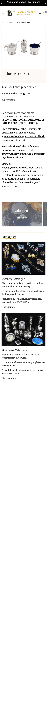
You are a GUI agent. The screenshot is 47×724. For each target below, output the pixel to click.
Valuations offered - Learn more (23, 2)
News (11, 22)
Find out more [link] (8, 307)
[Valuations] (22, 214)
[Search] (40, 12)
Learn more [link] (21, 217)
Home (4, 22)
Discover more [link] (9, 378)
